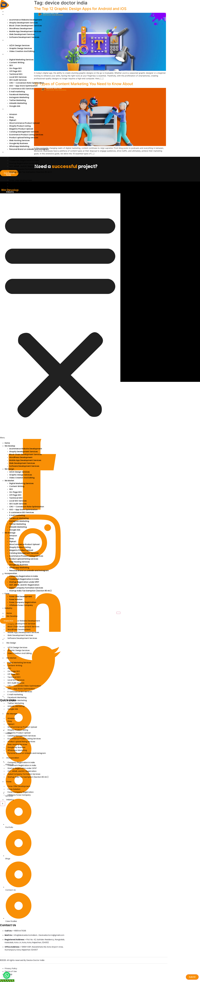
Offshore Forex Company (21, 189)
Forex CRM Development (20, 180)
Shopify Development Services (23, 22)
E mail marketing (17, 91)
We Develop (11, 14)
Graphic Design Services (20, 48)
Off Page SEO (15, 71)
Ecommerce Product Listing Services (26, 134)
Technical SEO (15, 74)
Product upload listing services (23, 137)
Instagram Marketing (19, 97)
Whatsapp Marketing (19, 146)
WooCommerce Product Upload (24, 123)
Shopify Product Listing (20, 126)
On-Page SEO (15, 68)
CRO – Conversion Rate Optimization (26, 83)
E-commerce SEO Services (21, 88)
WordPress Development (20, 28)
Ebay (11, 117)
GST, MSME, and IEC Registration (24, 166)
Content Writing (16, 62)
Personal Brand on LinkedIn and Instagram (29, 149)
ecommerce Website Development (25, 19)
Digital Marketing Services (21, 59)
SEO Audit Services (18, 80)
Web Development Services (22, 34)
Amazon (13, 114)
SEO (11, 65)
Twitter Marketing (17, 100)
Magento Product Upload (21, 129)
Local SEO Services (18, 77)
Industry (10, 192)
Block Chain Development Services (25, 25)
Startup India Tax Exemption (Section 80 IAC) (30, 172)
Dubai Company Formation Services (26, 169)
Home (9, 11)
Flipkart (12, 120)
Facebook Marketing (19, 94)
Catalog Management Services (24, 131)
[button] (60, 316)
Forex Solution (15, 183)
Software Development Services (24, 37)
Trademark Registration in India (24, 160)
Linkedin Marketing (18, 103)
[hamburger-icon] (118, 613)
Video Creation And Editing (21, 51)
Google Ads (14, 106)
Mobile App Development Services (25, 31)
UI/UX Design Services (19, 45)
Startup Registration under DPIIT (24, 163)
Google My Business (18, 143)
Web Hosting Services (19, 140)
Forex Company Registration (22, 186)
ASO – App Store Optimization (23, 85)
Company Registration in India (23, 157)
